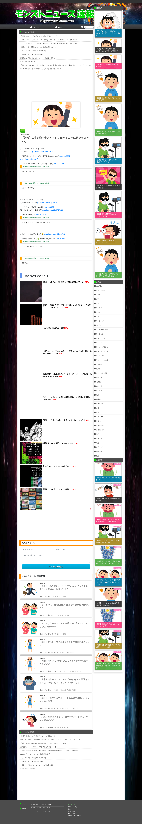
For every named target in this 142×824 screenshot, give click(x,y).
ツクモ (59, 671)
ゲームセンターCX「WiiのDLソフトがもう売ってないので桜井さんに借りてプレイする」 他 (50, 739)
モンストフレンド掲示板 (75, 815)
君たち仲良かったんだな (28, 61)
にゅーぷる (72, 811)
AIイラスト (54, 727)
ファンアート (69, 653)
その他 (44, 596)
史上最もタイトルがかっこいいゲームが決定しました (37, 58)
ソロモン (68, 709)
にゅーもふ (72, 809)
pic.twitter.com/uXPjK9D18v (47, 203)
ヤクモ (79, 671)
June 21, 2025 (65, 156)
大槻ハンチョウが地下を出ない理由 (31, 54)
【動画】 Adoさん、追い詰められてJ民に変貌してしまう (38, 36)
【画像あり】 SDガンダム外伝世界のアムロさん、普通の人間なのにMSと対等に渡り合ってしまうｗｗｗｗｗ (56, 65)
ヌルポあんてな (73, 807)
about (23, 804)
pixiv (59, 727)
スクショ (53, 596)
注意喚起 (73, 690)
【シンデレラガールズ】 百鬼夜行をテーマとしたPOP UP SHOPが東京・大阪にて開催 (48, 43)
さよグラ (53, 634)
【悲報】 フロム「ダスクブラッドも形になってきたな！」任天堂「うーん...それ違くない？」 (50, 40)
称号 (68, 615)
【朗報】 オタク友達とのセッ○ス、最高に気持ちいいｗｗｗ (39, 47)
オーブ (52, 690)
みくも (73, 671)
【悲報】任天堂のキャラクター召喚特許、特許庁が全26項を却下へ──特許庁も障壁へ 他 (49, 750)
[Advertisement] (56, 85)
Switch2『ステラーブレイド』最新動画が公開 (35, 754)
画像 (64, 596)
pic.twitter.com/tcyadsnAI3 (29, 159)
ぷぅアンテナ (72, 813)
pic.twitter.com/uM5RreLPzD (54, 234)
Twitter (24, 808)
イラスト (61, 653)
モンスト (60, 596)
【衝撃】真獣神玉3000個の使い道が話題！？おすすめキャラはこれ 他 (43, 743)
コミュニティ (55, 615)
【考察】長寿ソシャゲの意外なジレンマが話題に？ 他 (37, 736)
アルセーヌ (54, 653)
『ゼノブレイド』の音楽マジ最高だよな (33, 50)
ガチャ (57, 690)
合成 (68, 690)
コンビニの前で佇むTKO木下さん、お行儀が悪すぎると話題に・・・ (42, 69)
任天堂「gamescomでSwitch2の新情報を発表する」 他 (38, 747)
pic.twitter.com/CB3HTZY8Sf (52, 210)
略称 (64, 634)
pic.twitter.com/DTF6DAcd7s (42, 151)
